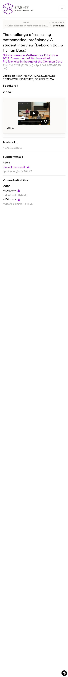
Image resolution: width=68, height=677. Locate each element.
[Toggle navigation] (62, 8)
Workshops (58, 22)
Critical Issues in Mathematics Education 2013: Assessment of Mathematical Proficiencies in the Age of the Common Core (32, 58)
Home (26, 22)
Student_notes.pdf (14, 167)
